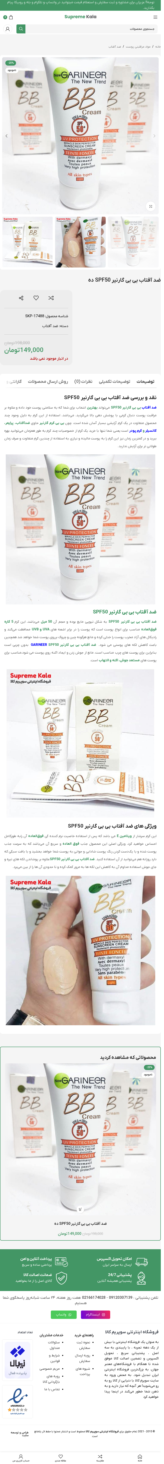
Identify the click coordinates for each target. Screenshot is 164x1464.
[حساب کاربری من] (7, 29)
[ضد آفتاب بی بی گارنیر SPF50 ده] (80, 1139)
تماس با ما (52, 1389)
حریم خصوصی (50, 1369)
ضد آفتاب (114, 47)
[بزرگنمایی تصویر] (150, 206)
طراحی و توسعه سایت (20, 1434)
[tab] (146, 382)
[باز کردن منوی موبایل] (155, 17)
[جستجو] (20, 28)
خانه (158, 47)
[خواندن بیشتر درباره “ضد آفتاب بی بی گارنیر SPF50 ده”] (80, 1209)
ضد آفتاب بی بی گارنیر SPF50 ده (80, 1223)
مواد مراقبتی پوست (138, 47)
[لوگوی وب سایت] (80, 17)
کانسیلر (151, 431)
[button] (154, 136)
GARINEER (39, 645)
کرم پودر (135, 431)
